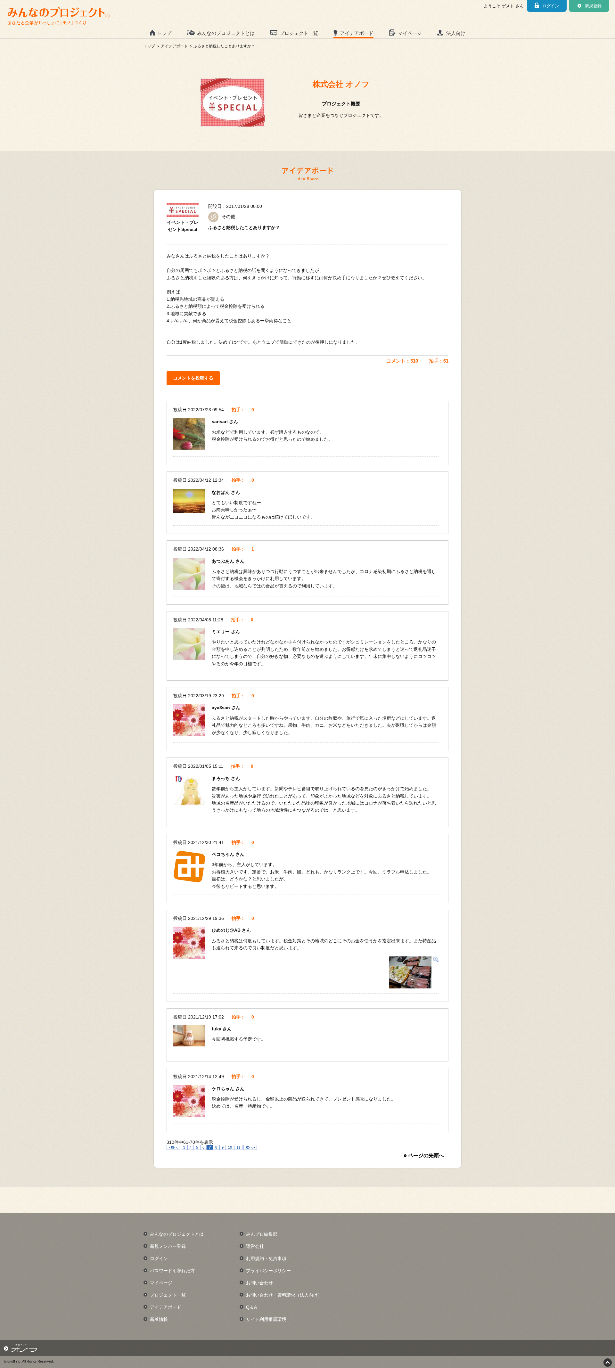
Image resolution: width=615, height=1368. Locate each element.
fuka (217, 1028)
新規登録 (593, 6)
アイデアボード (356, 33)
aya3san (221, 707)
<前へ (173, 1147)
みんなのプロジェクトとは (226, 33)
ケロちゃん (223, 1088)
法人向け (455, 33)
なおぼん (221, 492)
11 (238, 1147)
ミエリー (221, 631)
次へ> (250, 1147)
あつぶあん (223, 561)
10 (230, 1147)
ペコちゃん (223, 854)
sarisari (220, 421)
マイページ (410, 33)
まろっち (221, 778)
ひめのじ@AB (227, 930)
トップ (164, 33)
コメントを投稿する (193, 378)
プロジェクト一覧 (299, 33)
